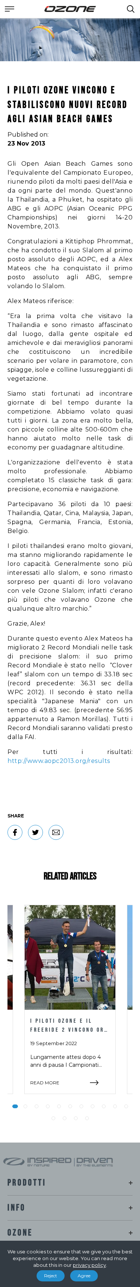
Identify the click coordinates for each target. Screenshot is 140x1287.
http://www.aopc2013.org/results (58, 760)
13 (64, 1118)
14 (76, 1118)
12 (53, 1118)
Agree (84, 1275)
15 (87, 1118)
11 (126, 1106)
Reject (50, 1275)
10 (115, 1106)
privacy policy (89, 1265)
